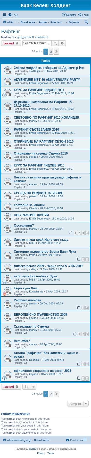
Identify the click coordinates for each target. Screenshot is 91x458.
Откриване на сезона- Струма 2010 (41, 153)
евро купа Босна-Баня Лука (35, 276)
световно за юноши (29, 205)
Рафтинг (10, 31)
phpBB (33, 449)
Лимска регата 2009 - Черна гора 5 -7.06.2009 (48, 266)
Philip (32, 254)
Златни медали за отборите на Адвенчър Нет (49, 68)
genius (33, 303)
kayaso (33, 156)
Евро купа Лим (25, 288)
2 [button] (51, 51)
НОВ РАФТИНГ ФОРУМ (31, 215)
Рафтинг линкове (27, 300)
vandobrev (41, 37)
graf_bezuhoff (25, 37)
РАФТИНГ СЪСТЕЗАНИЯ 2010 (36, 129)
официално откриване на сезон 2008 (42, 371)
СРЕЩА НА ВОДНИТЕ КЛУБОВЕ (38, 193)
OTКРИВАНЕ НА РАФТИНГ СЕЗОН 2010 (44, 141)
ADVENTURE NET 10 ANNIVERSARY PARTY (47, 80)
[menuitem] (13, 15)
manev (33, 120)
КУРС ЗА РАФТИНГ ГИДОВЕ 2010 (39, 165)
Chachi (33, 208)
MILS (32, 242)
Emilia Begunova (39, 83)
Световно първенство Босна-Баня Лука (45, 251)
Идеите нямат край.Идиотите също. (41, 239)
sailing (32, 269)
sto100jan (35, 71)
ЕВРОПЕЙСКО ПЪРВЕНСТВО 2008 (40, 314)
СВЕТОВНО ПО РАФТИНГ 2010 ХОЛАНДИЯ (46, 117)
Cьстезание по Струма (31, 326)
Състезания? (24, 225)
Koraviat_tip (36, 291)
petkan (33, 196)
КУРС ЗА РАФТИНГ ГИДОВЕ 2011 (39, 90)
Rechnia (34, 359)
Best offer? (22, 341)
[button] (56, 51)
